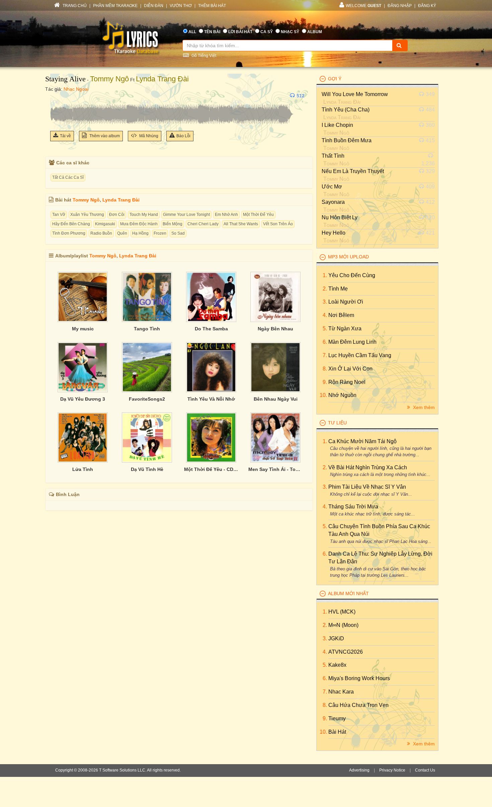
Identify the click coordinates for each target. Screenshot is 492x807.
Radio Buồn (101, 233)
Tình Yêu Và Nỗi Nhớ (211, 399)
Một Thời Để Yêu (258, 214)
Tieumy (337, 718)
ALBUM (314, 31)
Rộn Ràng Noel (346, 382)
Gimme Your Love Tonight (186, 214)
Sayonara (333, 202)
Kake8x (337, 665)
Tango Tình (147, 328)
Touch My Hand (144, 214)
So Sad (178, 233)
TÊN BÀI (212, 31)
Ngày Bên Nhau (275, 328)
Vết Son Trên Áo (278, 224)
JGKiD (336, 638)
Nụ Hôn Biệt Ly (339, 217)
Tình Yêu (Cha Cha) (346, 109)
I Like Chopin (337, 125)
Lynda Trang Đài (162, 79)
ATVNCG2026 (345, 652)
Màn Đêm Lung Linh (352, 342)
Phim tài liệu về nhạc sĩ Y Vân (367, 487)
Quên (122, 233)
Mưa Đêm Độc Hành (139, 224)
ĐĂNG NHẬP (400, 5)
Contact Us (425, 770)
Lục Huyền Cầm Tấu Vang (359, 355)
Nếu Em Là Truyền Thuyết (353, 171)
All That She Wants (241, 224)
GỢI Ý (334, 78)
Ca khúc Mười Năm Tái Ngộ (362, 441)
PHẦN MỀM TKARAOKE (115, 5)
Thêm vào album (104, 136)
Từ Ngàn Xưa (344, 328)
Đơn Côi (117, 214)
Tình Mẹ (338, 289)
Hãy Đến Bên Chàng (71, 224)
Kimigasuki (105, 224)
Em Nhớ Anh (226, 214)
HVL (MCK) (341, 612)
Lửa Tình (82, 469)
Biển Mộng (172, 224)
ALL (192, 31)
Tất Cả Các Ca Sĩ (68, 177)
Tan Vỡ (58, 214)
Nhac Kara (341, 692)
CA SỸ (266, 31)
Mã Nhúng (148, 136)
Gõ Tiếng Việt (203, 55)
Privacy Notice (392, 770)
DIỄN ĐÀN (153, 5)
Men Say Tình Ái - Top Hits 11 (275, 469)
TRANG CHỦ (74, 5)
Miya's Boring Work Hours (359, 678)
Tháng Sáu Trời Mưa (353, 506)
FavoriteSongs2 (147, 399)
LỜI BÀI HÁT (240, 31)
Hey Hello (333, 233)
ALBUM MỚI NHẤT (348, 593)
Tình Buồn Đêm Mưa (347, 140)
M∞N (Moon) (343, 625)
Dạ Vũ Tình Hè (147, 469)
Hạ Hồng (140, 233)
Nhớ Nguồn (342, 395)
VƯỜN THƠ (181, 5)
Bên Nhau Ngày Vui (276, 399)
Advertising (359, 770)
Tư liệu (337, 422)
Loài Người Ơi (345, 302)
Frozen (160, 233)
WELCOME (363, 5)
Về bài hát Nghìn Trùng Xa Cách (367, 467)
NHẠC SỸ (290, 31)
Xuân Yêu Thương (87, 214)
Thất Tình (333, 156)
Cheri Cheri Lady (203, 224)
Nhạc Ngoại (76, 89)
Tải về (65, 136)
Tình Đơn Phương (68, 233)
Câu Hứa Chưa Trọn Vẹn (358, 705)
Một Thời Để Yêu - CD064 (211, 469)
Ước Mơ (332, 186)
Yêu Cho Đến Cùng (351, 275)
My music (83, 328)
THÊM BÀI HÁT (212, 5)
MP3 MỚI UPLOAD (348, 256)
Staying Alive (65, 79)
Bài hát (337, 732)
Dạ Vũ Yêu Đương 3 (82, 399)
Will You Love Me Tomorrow (355, 94)
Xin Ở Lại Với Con (350, 369)
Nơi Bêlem (341, 315)
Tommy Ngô (109, 79)
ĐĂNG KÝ (427, 5)
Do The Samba (211, 328)
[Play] (57, 95)
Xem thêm (423, 407)
